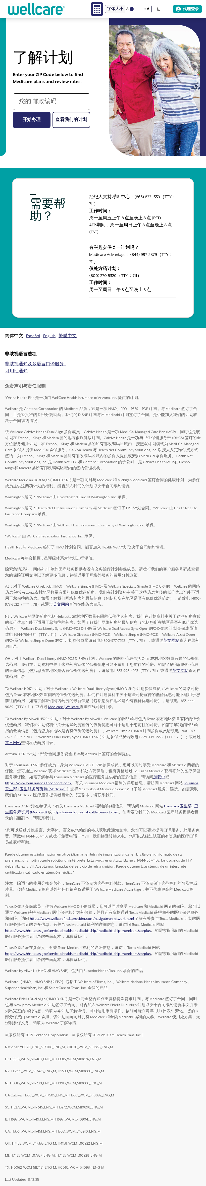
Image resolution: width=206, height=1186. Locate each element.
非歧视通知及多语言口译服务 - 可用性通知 (35, 368)
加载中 (159, 777)
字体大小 (115, 9)
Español (33, 336)
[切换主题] (159, 9)
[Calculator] (97, 9)
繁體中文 (68, 336)
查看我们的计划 (73, 119)
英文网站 (61, 605)
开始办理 (36, 119)
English (49, 336)
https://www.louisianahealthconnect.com (38, 783)
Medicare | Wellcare (64, 707)
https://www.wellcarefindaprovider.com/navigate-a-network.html (82, 919)
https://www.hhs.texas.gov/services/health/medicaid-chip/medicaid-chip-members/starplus (78, 931)
